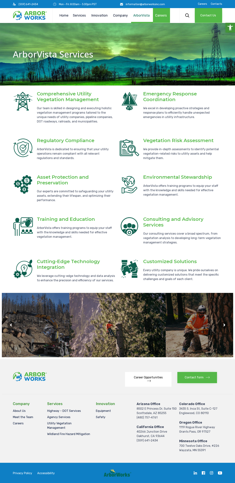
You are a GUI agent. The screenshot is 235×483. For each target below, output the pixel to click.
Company (120, 15)
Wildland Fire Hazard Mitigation (68, 434)
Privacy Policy (22, 473)
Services (79, 15)
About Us (19, 411)
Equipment (103, 411)
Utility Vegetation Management (59, 425)
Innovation (99, 15)
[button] (230, 28)
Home (63, 15)
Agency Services (58, 417)
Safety (100, 417)
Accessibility (46, 473)
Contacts (216, 4)
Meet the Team (23, 417)
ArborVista (141, 15)
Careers (202, 4)
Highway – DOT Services (64, 411)
